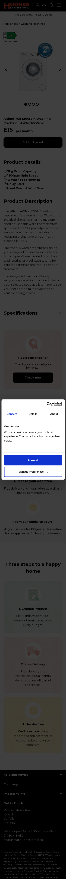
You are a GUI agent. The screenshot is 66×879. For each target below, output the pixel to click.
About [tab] (54, 413)
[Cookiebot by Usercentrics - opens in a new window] (47, 404)
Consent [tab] (12, 413)
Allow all (33, 460)
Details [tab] (33, 413)
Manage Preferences (31, 471)
